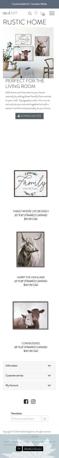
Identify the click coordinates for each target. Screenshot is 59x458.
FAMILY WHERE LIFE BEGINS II (31, 211)
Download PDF (30, 116)
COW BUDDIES (31, 343)
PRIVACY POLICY (33, 448)
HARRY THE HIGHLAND (31, 277)
